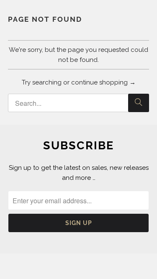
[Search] (138, 103)
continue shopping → (103, 82)
